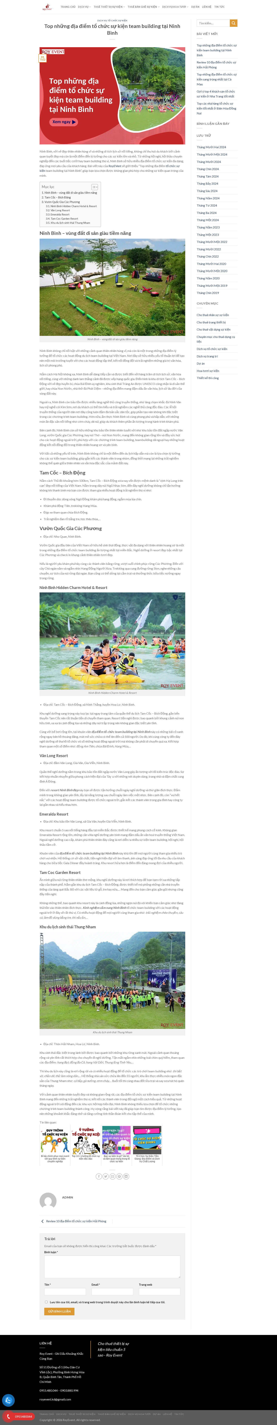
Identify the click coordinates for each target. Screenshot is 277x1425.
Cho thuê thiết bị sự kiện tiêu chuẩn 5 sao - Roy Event (113, 1349)
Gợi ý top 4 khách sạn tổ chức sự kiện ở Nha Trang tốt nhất (216, 93)
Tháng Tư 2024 (207, 205)
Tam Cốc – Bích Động (57, 197)
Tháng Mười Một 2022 (212, 242)
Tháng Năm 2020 (208, 278)
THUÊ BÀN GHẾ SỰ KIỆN (142, 6)
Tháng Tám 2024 (208, 176)
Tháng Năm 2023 (208, 227)
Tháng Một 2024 (208, 220)
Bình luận (51, 1252)
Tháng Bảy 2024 (207, 183)
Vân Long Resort (60, 210)
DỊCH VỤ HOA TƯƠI (174, 6)
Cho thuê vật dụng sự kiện (213, 329)
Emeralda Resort (60, 214)
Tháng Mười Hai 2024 (211, 147)
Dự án (201, 363)
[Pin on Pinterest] (119, 1176)
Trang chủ (67, 6)
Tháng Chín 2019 (208, 293)
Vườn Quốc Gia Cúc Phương (62, 202)
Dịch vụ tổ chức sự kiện (112, 20)
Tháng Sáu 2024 (207, 191)
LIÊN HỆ (207, 6)
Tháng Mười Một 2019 (212, 285)
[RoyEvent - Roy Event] (47, 7)
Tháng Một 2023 (208, 234)
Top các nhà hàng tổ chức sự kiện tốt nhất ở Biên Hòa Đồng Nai (216, 108)
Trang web (145, 1284)
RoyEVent (115, 166)
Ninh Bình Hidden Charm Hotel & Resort (74, 206)
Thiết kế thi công (208, 378)
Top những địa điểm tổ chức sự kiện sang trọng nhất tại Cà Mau (217, 79)
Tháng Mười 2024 (209, 161)
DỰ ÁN (195, 6)
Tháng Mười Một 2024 (212, 154)
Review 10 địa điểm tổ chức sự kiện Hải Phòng (76, 1221)
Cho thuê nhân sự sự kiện (213, 315)
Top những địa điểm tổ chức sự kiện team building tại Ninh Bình (217, 50)
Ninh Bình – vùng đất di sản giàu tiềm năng (70, 192)
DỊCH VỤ (83, 6)
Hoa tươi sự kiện (208, 370)
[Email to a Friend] (112, 1176)
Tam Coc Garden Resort (64, 218)
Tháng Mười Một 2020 (212, 271)
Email (96, 1284)
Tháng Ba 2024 (207, 212)
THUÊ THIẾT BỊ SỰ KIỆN (108, 6)
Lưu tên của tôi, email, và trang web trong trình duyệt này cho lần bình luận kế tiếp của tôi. (107, 1302)
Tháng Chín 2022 (208, 256)
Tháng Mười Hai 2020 (211, 263)
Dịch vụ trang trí (207, 356)
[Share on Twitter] (106, 1176)
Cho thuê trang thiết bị (211, 322)
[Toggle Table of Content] (93, 187)
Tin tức (219, 6)
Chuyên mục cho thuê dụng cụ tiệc (216, 339)
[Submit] (233, 23)
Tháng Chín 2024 (208, 169)
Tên (47, 1284)
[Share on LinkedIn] (126, 1176)
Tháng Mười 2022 (209, 249)
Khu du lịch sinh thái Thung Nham (70, 222)
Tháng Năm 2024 (208, 198)
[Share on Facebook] (99, 1176)
